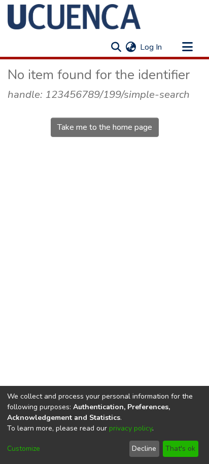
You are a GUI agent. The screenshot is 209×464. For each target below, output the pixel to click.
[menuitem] (130, 47)
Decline (144, 448)
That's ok (180, 448)
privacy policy (130, 428)
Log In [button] (151, 47)
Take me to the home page (104, 127)
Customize (23, 448)
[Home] (74, 16)
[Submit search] (116, 47)
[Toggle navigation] (187, 47)
